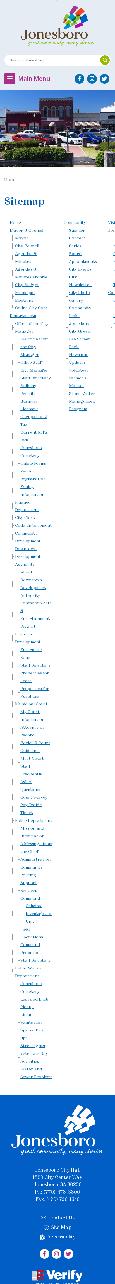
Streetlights (32, 1045)
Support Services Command (30, 890)
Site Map (61, 1227)
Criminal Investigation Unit (39, 913)
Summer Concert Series (77, 238)
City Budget (27, 284)
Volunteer (79, 370)
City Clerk (25, 517)
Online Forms (33, 463)
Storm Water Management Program (82, 401)
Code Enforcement (33, 525)
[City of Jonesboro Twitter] (104, 79)
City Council (27, 245)
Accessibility (61, 1237)
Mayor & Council (26, 230)
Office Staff (31, 362)
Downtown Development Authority (28, 556)
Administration (35, 859)
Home (15, 222)
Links (25, 1014)
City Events (80, 269)
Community (75, 222)
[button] (105, 60)
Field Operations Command (31, 937)
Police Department (33, 820)
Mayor (21, 238)
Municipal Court (31, 703)
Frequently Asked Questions (31, 781)
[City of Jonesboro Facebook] (79, 79)
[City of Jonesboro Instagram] (92, 79)
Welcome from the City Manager (34, 347)
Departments (23, 315)
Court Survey (33, 797)
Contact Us (61, 1218)
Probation (30, 952)
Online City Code (31, 307)
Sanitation (31, 1022)
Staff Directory (35, 665)
